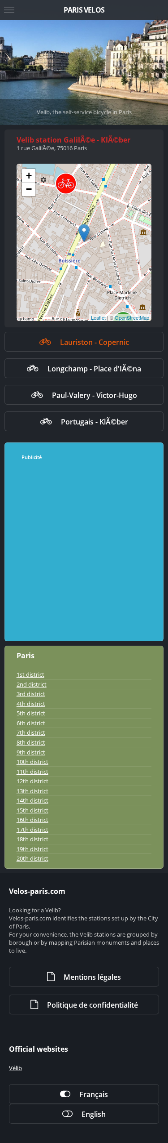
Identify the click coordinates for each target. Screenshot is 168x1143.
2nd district (32, 684)
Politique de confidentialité (92, 1005)
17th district (32, 830)
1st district (30, 674)
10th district (32, 762)
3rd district (31, 694)
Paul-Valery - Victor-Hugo (94, 395)
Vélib (15, 1068)
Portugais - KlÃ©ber (94, 422)
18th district (32, 839)
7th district (31, 732)
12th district (32, 781)
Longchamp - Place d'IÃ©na (94, 369)
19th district (32, 849)
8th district (31, 742)
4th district (31, 704)
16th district (32, 820)
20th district (32, 858)
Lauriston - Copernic (94, 342)
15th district (32, 810)
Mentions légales (92, 977)
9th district (31, 752)
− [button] (29, 189)
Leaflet (98, 317)
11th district (32, 772)
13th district (32, 791)
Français (93, 1094)
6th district (31, 723)
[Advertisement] (84, 551)
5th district (31, 713)
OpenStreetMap (132, 317)
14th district (32, 800)
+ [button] (29, 175)
